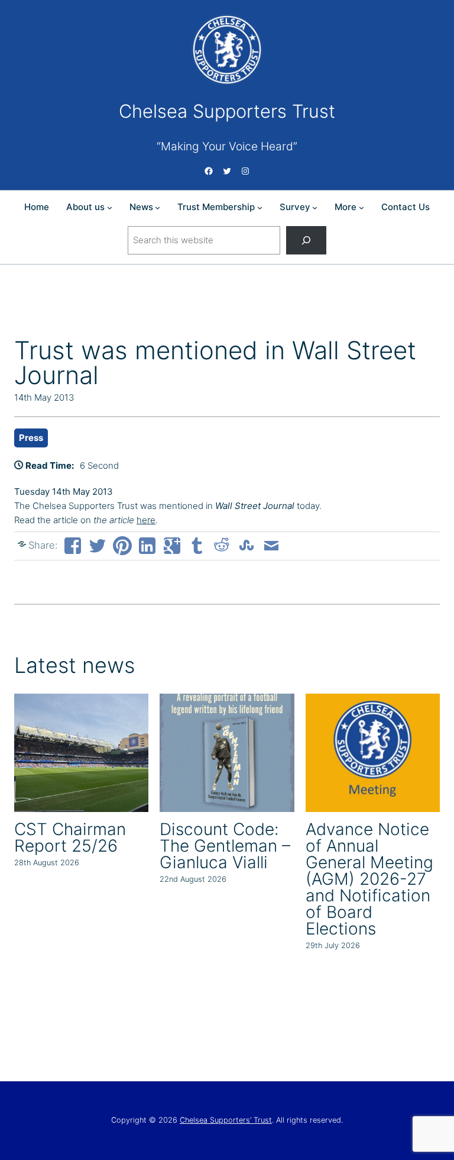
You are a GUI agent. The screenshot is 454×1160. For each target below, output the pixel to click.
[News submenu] (157, 207)
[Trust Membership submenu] (259, 207)
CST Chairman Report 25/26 (70, 837)
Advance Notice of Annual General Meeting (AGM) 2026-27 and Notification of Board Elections (369, 879)
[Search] (306, 240)
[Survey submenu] (314, 207)
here (146, 520)
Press (31, 437)
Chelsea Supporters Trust (227, 111)
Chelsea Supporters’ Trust (226, 1120)
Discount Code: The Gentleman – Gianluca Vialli (225, 846)
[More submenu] (361, 207)
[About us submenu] (109, 207)
